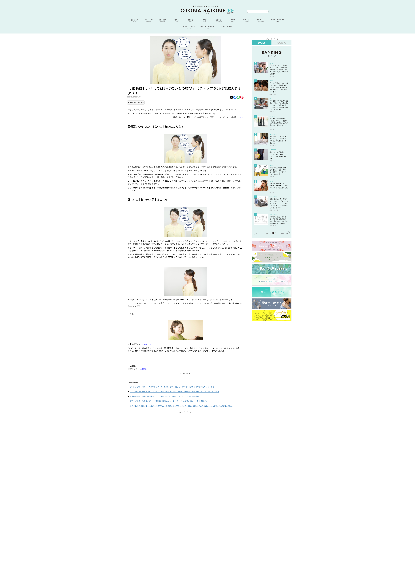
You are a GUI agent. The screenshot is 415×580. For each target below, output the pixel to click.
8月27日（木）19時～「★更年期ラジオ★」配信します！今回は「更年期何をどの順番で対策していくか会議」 (173, 387)
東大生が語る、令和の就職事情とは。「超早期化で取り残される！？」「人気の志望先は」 (165, 396)
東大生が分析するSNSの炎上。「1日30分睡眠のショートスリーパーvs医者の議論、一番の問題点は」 (169, 401)
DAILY (262, 42)
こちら (240, 117)
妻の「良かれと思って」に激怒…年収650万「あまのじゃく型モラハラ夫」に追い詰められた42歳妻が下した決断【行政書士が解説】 (181, 406)
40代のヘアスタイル (137, 102)
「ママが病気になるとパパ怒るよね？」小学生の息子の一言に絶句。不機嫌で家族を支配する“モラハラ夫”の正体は (174, 392)
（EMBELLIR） (147, 344)
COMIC (281, 42)
